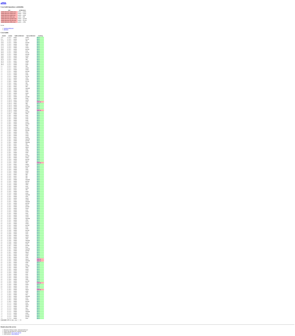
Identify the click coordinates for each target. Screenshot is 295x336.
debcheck (6, 29)
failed (38, 101)
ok (37, 37)
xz (38, 37)
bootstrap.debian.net (8, 28)
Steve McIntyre (15, 334)
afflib (3, 3)
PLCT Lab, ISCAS (16, 332)
